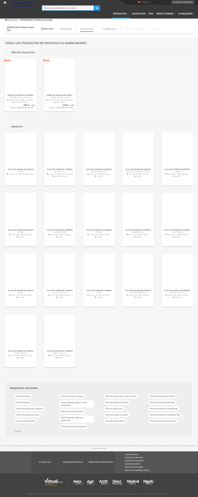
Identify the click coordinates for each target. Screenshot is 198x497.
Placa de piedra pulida (25, 421)
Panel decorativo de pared (72, 396)
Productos (120, 13)
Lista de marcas (131, 454)
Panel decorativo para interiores (29, 409)
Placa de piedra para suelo (27, 415)
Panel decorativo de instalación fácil (165, 415)
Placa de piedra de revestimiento (164, 409)
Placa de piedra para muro (72, 411)
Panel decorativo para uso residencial (72, 419)
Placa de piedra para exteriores (163, 421)
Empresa (66, 28)
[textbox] (68, 8)
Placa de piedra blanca (115, 421)
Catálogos (139, 13)
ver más (18, 431)
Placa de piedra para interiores (74, 427)
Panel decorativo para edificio (162, 396)
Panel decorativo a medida (116, 415)
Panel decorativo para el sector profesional (74, 403)
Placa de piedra (23, 402)
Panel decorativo (23, 396)
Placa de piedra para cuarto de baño (120, 396)
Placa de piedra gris (113, 409)
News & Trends (164, 13)
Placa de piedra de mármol (116, 402)
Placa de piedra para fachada (162, 402)
